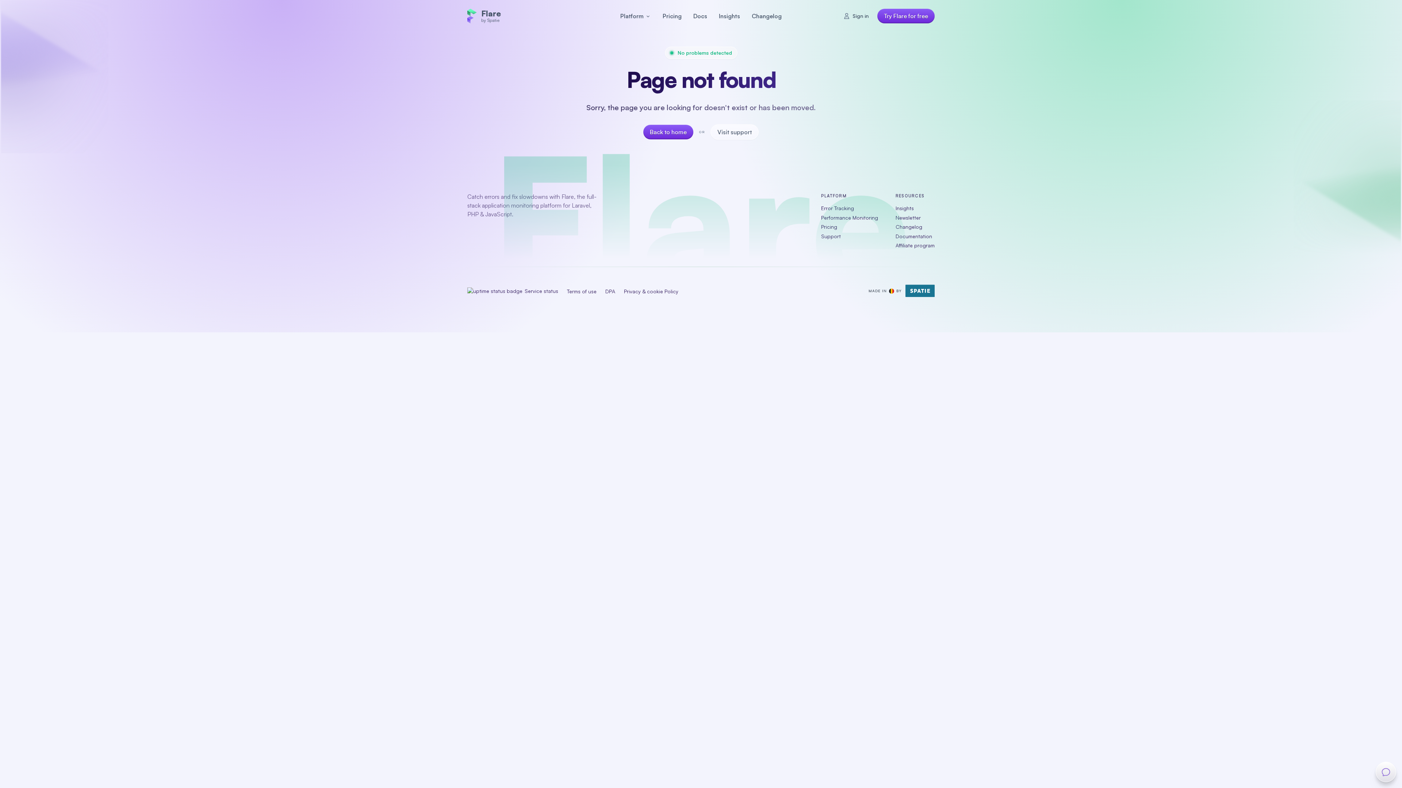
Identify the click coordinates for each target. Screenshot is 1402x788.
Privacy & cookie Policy (651, 291)
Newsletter (908, 217)
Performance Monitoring (849, 217)
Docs (700, 16)
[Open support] (1386, 772)
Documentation (914, 236)
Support (831, 236)
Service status (540, 291)
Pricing (672, 16)
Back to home (668, 132)
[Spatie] (920, 291)
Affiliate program (915, 245)
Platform (632, 16)
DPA (610, 291)
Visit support (734, 132)
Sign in (861, 16)
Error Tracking (837, 208)
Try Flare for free (906, 16)
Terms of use (582, 291)
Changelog (767, 16)
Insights (729, 16)
